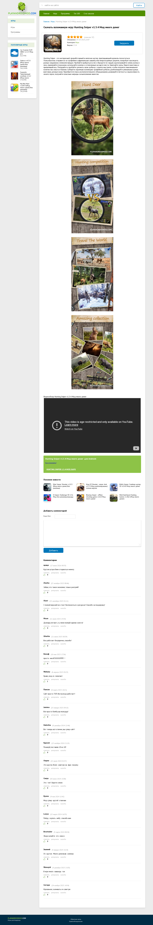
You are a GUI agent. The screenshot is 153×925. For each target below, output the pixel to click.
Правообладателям (75, 921)
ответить (46, 573)
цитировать (55, 573)
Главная (46, 13)
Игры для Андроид (17, 919)
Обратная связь (76, 919)
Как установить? (50, 463)
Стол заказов (89, 13)
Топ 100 (77, 13)
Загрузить (124, 43)
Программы (15, 32)
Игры (13, 27)
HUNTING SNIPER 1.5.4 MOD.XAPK (61, 469)
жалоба (63, 573)
